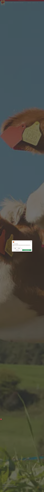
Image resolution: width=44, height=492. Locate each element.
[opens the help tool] (1, 419)
